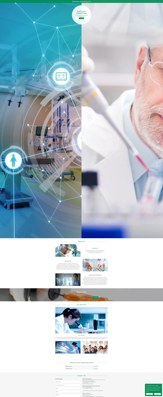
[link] (81, 1)
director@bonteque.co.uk (89, 387)
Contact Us (81, 18)
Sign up (95, 297)
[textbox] (78, 297)
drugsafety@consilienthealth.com (90, 381)
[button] (95, 366)
